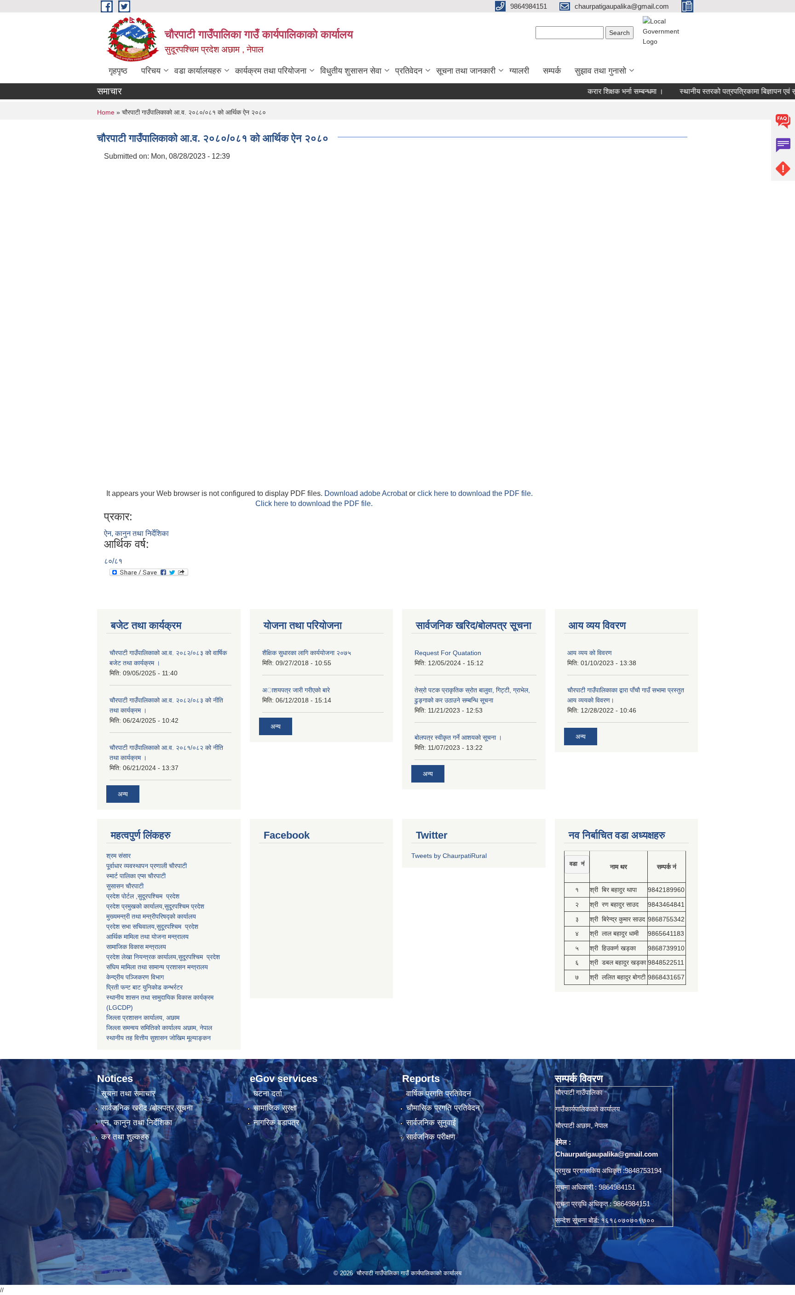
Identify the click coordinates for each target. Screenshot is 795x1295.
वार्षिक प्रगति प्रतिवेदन (438, 1093)
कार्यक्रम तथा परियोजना (270, 70)
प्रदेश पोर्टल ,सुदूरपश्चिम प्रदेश (142, 896)
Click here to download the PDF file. (314, 503)
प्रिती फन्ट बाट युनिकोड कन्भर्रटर (144, 987)
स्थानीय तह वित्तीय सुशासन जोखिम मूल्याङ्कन (158, 1038)
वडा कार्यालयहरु (197, 70)
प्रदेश (197, 906)
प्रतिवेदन (408, 70)
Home (106, 112)
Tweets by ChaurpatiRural (449, 855)
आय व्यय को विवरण (589, 652)
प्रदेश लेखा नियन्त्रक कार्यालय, (142, 957)
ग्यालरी (519, 70)
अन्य (123, 794)
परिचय (151, 70)
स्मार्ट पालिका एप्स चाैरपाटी (136, 876)
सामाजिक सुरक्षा (275, 1108)
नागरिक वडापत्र (276, 1122)
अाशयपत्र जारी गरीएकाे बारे (296, 690)
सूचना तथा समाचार (128, 1093)
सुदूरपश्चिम (177, 906)
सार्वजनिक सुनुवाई (431, 1122)
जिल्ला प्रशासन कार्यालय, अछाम (142, 1017)
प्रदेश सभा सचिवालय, (131, 926)
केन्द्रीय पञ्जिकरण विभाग (135, 977)
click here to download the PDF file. (475, 493)
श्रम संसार (118, 855)
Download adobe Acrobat (366, 493)
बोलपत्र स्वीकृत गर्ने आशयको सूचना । (458, 737)
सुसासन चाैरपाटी (125, 886)
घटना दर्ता (267, 1093)
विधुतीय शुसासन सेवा (350, 70)
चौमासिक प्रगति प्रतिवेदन (443, 1108)
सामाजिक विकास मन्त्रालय (136, 946)
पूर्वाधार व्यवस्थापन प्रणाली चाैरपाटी (146, 865)
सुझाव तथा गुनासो (600, 70)
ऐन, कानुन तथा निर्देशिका (136, 533)
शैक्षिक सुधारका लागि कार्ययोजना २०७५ (306, 652)
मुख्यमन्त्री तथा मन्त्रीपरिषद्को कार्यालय (151, 916)
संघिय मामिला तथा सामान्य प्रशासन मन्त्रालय (157, 967)
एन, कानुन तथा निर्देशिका (136, 1122)
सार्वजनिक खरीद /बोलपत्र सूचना (147, 1108)
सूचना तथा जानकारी (465, 70)
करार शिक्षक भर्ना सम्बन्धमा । (601, 91)
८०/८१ (113, 561)
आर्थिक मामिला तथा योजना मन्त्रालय (147, 936)
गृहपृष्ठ (118, 70)
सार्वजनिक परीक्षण (430, 1137)
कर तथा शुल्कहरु (125, 1137)
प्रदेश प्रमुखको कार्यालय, (135, 906)
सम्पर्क (552, 70)
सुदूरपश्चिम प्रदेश (177, 926)
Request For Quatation (448, 652)
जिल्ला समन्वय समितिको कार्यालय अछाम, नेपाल (159, 1027)
